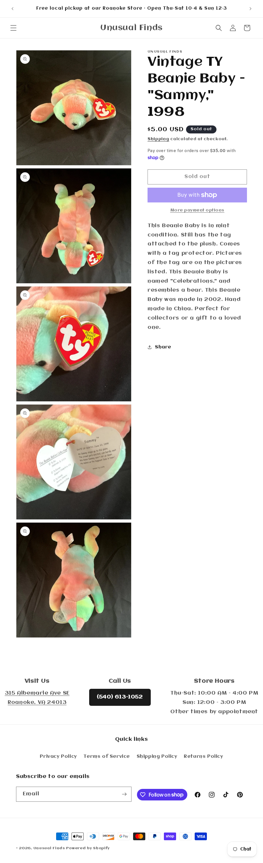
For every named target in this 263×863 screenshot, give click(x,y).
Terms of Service (106, 756)
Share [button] (163, 347)
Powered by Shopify (88, 848)
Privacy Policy (58, 756)
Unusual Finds (49, 848)
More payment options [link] (197, 210)
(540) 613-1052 (120, 697)
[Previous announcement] (12, 9)
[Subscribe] (124, 794)
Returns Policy (203, 756)
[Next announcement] (250, 9)
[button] (13, 28)
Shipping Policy (157, 756)
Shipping (158, 139)
